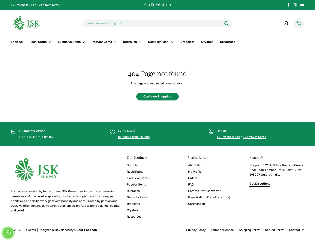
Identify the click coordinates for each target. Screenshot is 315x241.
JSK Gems (29, 230)
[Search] (226, 23)
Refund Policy (274, 230)
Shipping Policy (249, 230)
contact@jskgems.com (134, 137)
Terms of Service (222, 230)
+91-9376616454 (228, 137)
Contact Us (296, 230)
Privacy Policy (196, 230)
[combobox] (157, 23)
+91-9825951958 (254, 137)
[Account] (286, 23)
